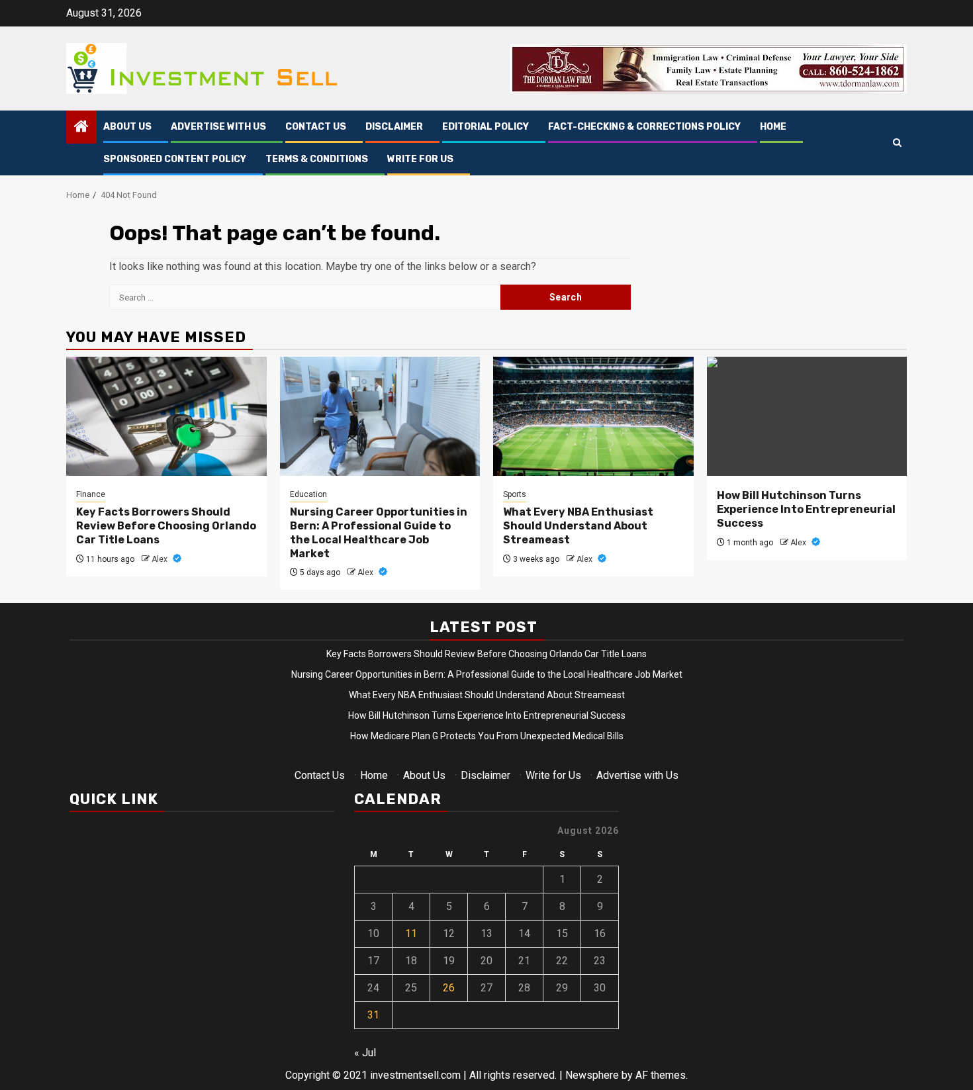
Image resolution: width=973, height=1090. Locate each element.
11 (411, 933)
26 (449, 987)
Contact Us (315, 126)
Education (308, 494)
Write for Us (420, 159)
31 (373, 1015)
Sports (514, 494)
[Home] (81, 127)
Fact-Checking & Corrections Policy (644, 126)
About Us (127, 126)
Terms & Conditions (316, 159)
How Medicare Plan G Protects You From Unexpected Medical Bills (487, 736)
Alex (160, 559)
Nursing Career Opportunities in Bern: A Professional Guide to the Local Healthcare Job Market (378, 532)
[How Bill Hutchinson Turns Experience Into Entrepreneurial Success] (807, 416)
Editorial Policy (485, 126)
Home (773, 126)
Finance (90, 494)
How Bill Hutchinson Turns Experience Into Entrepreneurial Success (806, 509)
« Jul (365, 1052)
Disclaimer (394, 126)
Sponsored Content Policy (174, 159)
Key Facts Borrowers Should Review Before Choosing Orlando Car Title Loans (166, 526)
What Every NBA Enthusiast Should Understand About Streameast (578, 526)
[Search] (897, 143)
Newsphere (592, 1075)
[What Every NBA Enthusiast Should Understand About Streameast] (593, 416)
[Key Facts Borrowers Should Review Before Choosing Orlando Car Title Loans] (166, 416)
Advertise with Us (218, 126)
